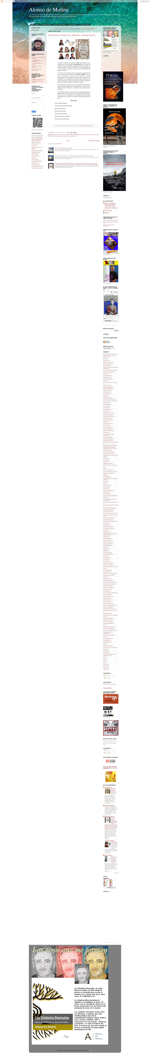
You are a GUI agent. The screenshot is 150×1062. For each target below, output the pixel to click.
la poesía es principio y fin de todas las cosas (109, 655)
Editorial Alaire (35, 154)
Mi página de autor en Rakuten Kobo (36, 70)
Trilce (104, 625)
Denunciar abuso (107, 688)
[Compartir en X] (73, 132)
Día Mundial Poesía (107, 414)
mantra (104, 659)
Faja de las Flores (107, 449)
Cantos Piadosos (107, 393)
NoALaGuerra (106, 549)
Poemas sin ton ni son (108, 575)
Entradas (107, 675)
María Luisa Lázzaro (107, 526)
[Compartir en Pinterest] (76, 132)
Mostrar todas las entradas (87, 28)
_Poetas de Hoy (108, 210)
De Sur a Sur (106, 411)
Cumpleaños (106, 406)
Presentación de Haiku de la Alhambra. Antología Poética (72, 35)
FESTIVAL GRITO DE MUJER (109, 445)
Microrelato (105, 536)
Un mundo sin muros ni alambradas (108, 633)
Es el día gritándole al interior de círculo (63, 148)
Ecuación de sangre (107, 420)
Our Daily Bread (106, 552)
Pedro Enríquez (54, 136)
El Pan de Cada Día (107, 423)
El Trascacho (106, 425)
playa (104, 662)
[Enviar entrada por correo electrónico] (67, 132)
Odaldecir (105, 550)
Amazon (81, 125)
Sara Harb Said (62, 136)
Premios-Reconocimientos (109, 582)
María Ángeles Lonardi (108, 528)
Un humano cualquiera (108, 628)
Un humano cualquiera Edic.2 (109, 630)
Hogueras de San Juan (108, 473)
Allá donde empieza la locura (109, 353)
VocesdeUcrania (106, 642)
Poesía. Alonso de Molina (37, 135)
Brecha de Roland (107, 390)
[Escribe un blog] (71, 132)
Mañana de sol (106, 531)
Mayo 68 (105, 530)
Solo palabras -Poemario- (109, 608)
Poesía (104, 577)
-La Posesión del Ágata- (84, 24)
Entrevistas (105, 432)
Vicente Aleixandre (107, 638)
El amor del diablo (107, 427)
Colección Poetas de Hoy (108, 399)
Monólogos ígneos (107, 541)
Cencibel (105, 395)
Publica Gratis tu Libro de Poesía (110, 220)
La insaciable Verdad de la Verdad (110, 502)
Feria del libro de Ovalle (108, 453)
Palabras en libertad (107, 564)
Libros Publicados (35, 24)
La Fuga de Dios (35, 159)
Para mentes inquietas (37, 161)
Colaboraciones (106, 397)
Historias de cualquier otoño (109, 471)
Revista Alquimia (107, 594)
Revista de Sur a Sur (107, 596)
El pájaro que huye (107, 428)
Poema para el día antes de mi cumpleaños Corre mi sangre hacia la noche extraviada (73, 155)
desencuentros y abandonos (109, 647)
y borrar (107, 806)
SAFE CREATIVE (35, 144)
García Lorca (106, 461)
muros (104, 660)
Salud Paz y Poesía (107, 599)
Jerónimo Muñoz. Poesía (37, 150)
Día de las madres (107, 418)
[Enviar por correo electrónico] (70, 132)
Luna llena (105, 523)
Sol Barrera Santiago (107, 606)
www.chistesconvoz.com (37, 168)
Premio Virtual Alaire (107, 580)
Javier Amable (106, 485)
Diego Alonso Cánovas (108, 413)
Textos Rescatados (107, 618)
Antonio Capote (106, 377)
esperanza (105, 650)
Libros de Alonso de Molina (109, 521)
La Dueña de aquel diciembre (109, 495)
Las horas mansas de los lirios (109, 513)
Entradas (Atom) (58, 143)
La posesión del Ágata (108, 509)
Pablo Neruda (106, 557)
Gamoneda (105, 459)
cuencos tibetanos (107, 645)
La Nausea (34, 145)
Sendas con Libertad (36, 142)
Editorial (105, 421)
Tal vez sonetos (106, 613)
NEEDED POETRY (107, 545)
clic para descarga (113, 768)
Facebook (107, 212)
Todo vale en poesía (107, 619)
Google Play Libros (88, 125)
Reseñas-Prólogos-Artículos (109, 592)
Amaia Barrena (106, 365)
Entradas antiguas (94, 140)
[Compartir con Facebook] (74, 132)
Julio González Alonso (108, 490)
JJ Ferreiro (105, 481)
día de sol (105, 649)
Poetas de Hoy (35, 162)
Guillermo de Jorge (107, 463)
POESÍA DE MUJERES (109, 840)
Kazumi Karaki (83, 134)
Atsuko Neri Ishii (106, 385)
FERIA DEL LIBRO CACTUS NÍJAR (110, 442)
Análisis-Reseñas (107, 379)
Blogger (90, 1050)
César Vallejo (106, 407)
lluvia (104, 657)
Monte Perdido (106, 540)
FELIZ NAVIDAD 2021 (107, 440)
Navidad (105, 547)
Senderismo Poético (107, 603)
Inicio (68, 140)
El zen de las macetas (108, 430)
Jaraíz (104, 483)
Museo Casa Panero (107, 543)
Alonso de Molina (48, 9)
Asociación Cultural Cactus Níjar (110, 382)
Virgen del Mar (106, 640)
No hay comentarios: (60, 132)
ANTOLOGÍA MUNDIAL (46, 24)
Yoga (104, 643)
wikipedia (105, 669)
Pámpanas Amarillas (107, 585)
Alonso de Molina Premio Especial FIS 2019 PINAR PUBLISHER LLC (114, 859)
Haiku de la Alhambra (74, 134)
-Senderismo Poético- (72, 24)
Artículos (105, 380)
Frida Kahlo (105, 458)
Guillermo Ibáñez (35, 155)
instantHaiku (106, 652)
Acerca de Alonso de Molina (59, 24)
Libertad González (91, 134)
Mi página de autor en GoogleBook (36, 61)
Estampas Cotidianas (108, 438)
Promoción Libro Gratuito (109, 584)
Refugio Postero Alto (108, 587)
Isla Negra (34, 157)
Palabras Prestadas (107, 563)
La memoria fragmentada (109, 507)
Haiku (104, 468)
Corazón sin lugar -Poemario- (109, 400)
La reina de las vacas (107, 511)
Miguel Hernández (107, 538)
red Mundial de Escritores (37, 166)
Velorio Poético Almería (108, 635)
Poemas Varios (106, 571)
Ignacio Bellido (106, 476)
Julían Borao (106, 492)
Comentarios (108, 677)
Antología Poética (65, 134)
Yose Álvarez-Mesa (36, 152)
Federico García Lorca (108, 451)
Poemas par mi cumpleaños (109, 573)
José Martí (105, 488)
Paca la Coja (106, 559)
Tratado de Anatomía (108, 623)
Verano (104, 636)
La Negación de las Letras (37, 79)
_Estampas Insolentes (110, 805)
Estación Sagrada (107, 437)
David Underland (107, 409)
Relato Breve (106, 591)
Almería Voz (106, 360)
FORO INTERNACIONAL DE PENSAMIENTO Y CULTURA (109, 447)
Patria (104, 568)
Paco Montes (106, 561)
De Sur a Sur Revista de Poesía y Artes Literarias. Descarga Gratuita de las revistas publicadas (37, 138)
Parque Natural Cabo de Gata (109, 566)
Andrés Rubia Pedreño (108, 372)
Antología (105, 373)
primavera (105, 664)
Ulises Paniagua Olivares (71, 136)
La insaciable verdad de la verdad (110, 505)
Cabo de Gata (106, 392)
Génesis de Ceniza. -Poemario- (110, 465)
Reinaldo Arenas (106, 589)
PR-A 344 (105, 556)
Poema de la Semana (109, 816)
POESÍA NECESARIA (107, 554)
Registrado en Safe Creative (109, 684)
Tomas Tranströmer (107, 621)
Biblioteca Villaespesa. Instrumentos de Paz (108, 388)
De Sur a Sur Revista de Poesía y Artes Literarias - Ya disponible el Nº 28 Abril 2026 (111, 207)
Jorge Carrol (106, 486)
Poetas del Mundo (36, 164)
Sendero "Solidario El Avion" (109, 605)
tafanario (105, 667)
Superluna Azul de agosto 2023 (110, 610)
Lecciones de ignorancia (108, 517)
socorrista (105, 666)
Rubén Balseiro (106, 598)
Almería (105, 358)
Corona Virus (106, 402)
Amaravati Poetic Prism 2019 (109, 370)
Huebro (105, 475)
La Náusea (105, 497)
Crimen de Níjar (106, 404)
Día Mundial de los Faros (108, 416)
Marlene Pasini (106, 525)
